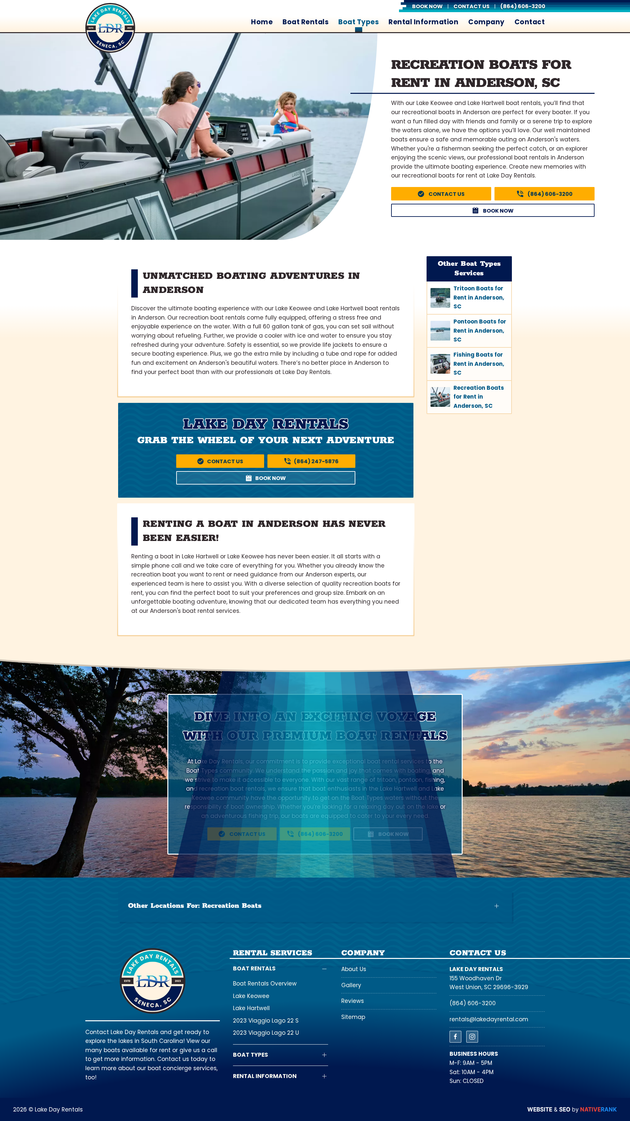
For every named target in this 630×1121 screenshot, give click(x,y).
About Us (353, 969)
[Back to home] (110, 28)
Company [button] (486, 22)
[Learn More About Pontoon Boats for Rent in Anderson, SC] (469, 331)
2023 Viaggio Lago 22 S (266, 1021)
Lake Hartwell (251, 1008)
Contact (529, 22)
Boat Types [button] (358, 22)
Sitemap (353, 1017)
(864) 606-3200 (473, 1003)
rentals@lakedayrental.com (489, 1019)
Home (262, 22)
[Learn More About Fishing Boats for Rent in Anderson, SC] (469, 364)
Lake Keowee (251, 996)
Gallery (351, 985)
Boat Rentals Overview (265, 983)
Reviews (352, 1001)
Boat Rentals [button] (305, 22)
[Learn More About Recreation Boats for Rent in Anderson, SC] (469, 397)
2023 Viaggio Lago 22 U (266, 1033)
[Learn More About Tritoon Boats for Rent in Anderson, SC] (469, 297)
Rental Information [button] (423, 22)
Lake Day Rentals (476, 969)
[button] (315, 906)
